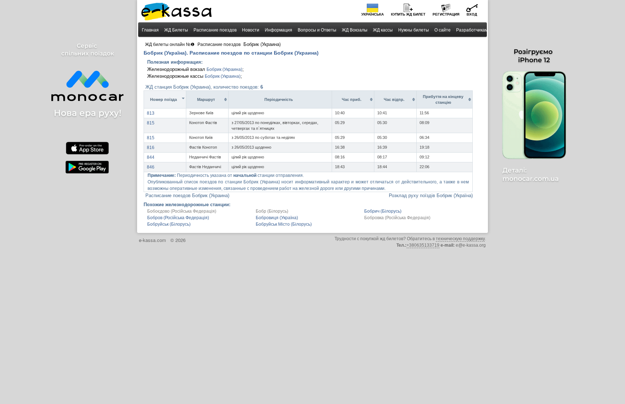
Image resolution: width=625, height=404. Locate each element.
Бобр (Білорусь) (272, 211)
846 (150, 167)
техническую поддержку (460, 238)
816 (150, 147)
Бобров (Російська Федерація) (178, 217)
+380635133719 (423, 245)
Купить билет (408, 14)
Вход (472, 14)
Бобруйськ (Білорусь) (169, 224)
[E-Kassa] (177, 12)
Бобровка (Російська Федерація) (397, 217)
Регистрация (446, 14)
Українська (372, 14)
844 (150, 157)
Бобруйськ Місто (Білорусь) (284, 224)
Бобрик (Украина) (224, 69)
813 (150, 113)
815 (150, 123)
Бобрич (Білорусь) (382, 211)
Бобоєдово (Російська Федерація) (181, 211)
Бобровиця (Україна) (277, 217)
